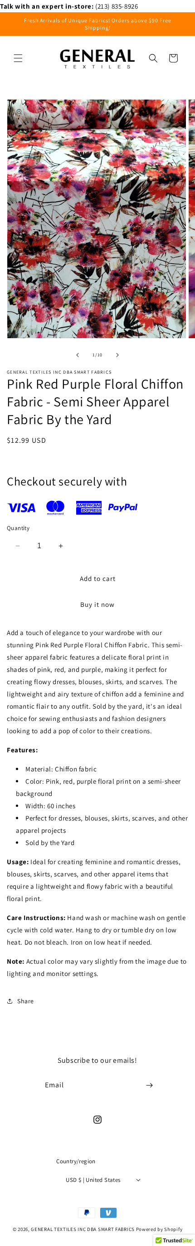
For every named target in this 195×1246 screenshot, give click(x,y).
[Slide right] (117, 355)
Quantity (18, 528)
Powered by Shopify (159, 1229)
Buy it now (97, 604)
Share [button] (25, 1001)
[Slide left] (78, 355)
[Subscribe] (149, 1085)
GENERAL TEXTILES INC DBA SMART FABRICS (83, 1229)
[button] (18, 58)
